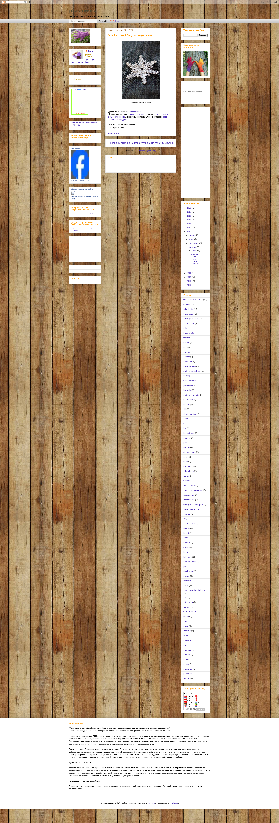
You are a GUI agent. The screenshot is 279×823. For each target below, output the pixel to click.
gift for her (188, 399)
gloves (186, 342)
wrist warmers (189, 380)
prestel (186, 447)
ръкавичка (83, 11)
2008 (189, 285)
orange (186, 352)
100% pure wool (190, 319)
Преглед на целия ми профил (83, 60)
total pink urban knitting (194, 590)
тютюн (186, 678)
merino (186, 438)
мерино (187, 631)
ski (184, 409)
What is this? (80, 113)
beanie (186, 528)
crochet (186, 304)
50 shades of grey (191, 509)
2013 (189, 228)
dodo (90, 51)
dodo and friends (191, 395)
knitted (186, 404)
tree (185, 597)
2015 (189, 220)
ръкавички (188, 674)
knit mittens (188, 433)
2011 (189, 273)
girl (184, 423)
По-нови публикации (119, 143)
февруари (194, 243)
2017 (189, 212)
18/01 (194, 250)
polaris (186, 576)
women (186, 480)
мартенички (189, 500)
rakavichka (188, 309)
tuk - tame (188, 602)
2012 (189, 232)
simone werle (189, 452)
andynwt (151, 803)
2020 (189, 208)
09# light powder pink (193, 504)
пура (185, 659)
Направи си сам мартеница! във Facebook (84, 214)
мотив (186, 635)
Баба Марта (189, 485)
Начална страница (140, 143)
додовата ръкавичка (193, 490)
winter (186, 476)
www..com (80, 89)
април (192, 235)
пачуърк (187, 640)
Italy (185, 519)
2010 (189, 277)
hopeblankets (189, 366)
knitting (186, 376)
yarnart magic (189, 611)
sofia (185, 461)
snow (185, 457)
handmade (188, 314)
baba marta (188, 333)
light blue (187, 557)
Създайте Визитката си (80, 180)
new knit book (189, 561)
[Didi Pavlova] (80, 178)
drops (186, 547)
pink (185, 442)
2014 (189, 224)
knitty (185, 552)
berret (186, 533)
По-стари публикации (162, 143)
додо (185, 621)
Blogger (175, 803)
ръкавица (187, 669)
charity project (189, 414)
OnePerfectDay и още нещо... (133, 35)
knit (185, 347)
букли (186, 616)
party (185, 566)
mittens (186, 328)
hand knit (187, 361)
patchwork (188, 571)
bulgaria (187, 390)
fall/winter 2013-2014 (193, 299)
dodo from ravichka (192, 371)
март (191, 239)
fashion (186, 338)
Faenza (186, 514)
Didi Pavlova (75, 149)
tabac (185, 585)
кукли (185, 626)
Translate (119, 21)
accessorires (189, 523)
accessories (188, 323)
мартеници (188, 495)
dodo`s (186, 542)
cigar (185, 538)
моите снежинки (137, 114)
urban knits (188, 471)
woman (186, 607)
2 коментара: (113, 133)
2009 (189, 281)
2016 (189, 216)
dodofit (186, 357)
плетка (186, 654)
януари (192, 247)
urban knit (188, 466)
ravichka (187, 581)
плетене (187, 645)
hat (184, 428)
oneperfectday (136, 112)
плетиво (187, 650)
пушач (186, 664)
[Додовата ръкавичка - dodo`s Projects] (72, 194)
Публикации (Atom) (147, 150)
